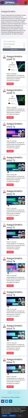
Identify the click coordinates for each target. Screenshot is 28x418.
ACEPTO (4, 415)
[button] (2, 401)
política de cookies (6, 413)
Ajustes (19, 415)
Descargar (10, 83)
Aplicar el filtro (14, 49)
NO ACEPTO (12, 415)
